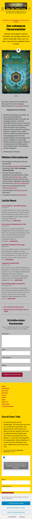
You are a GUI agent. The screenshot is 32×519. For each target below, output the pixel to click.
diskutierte (16, 166)
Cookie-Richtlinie (12, 516)
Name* (4, 479)
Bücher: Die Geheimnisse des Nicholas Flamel (16, 21)
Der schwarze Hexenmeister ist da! (14, 224)
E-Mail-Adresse (7, 357)
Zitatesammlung (11, 188)
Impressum (22, 516)
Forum (4, 397)
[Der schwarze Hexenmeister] (16, 72)
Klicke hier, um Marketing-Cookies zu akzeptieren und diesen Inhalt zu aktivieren (16, 465)
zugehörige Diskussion (21, 183)
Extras (4, 395)
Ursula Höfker (19, 106)
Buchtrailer (22, 195)
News (3, 386)
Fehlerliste (19, 177)
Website (4, 365)
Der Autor (5, 391)
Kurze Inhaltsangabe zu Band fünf (13, 284)
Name (4, 349)
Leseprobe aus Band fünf (10, 263)
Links (3, 400)
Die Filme (5, 393)
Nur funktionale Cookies (16, 508)
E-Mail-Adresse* (6, 486)
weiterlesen (17, 221)
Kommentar (5, 334)
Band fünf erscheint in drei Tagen (13, 245)
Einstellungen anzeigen (16, 512)
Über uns (5, 402)
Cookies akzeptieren (16, 503)
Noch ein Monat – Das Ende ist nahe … (14, 206)
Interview (20, 190)
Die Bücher (5, 388)
